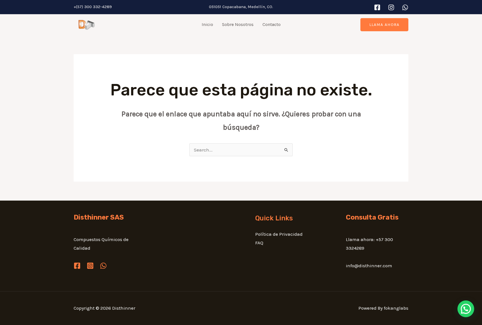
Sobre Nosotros (238, 24)
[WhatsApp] (405, 7)
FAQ (259, 242)
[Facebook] (377, 7)
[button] (384, 24)
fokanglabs (396, 308)
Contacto (271, 24)
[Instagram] (391, 7)
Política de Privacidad (279, 234)
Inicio (207, 24)
